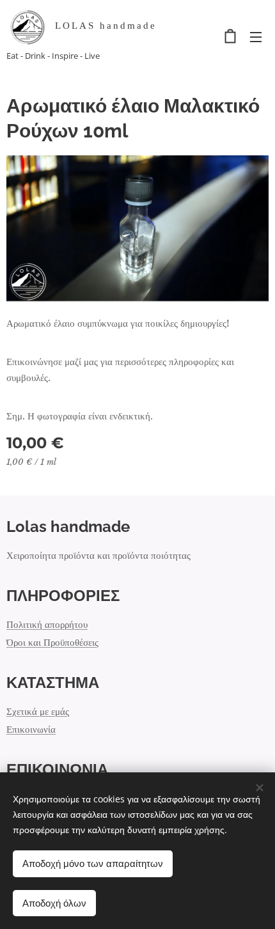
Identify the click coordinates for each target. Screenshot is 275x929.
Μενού (256, 36)
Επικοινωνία (31, 729)
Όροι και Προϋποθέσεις (52, 642)
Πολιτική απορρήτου (47, 624)
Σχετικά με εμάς (37, 711)
